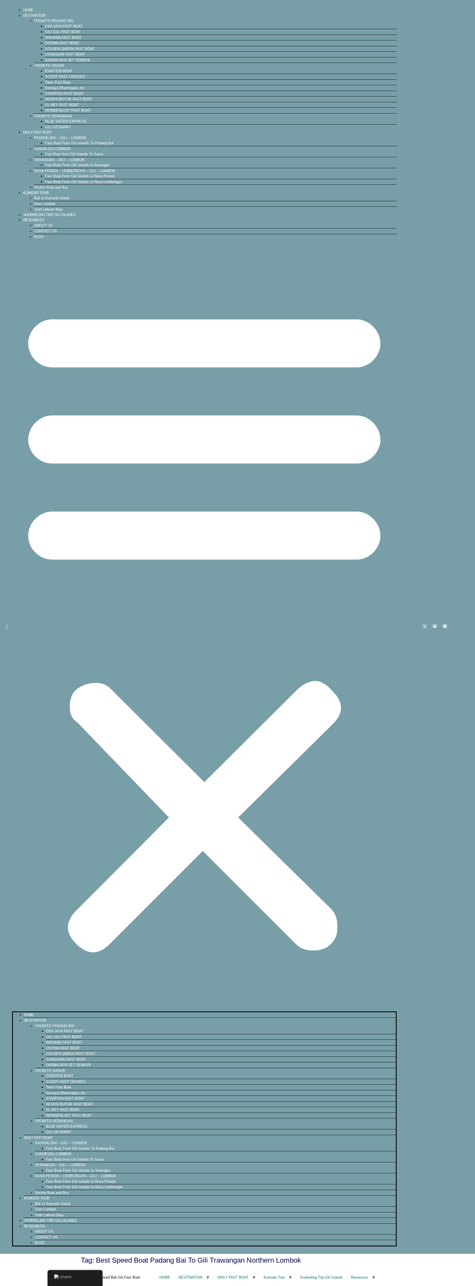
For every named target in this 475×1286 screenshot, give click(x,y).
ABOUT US (43, 225)
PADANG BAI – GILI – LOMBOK (60, 138)
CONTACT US (45, 231)
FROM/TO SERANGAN (53, 116)
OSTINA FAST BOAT (62, 43)
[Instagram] (435, 626)
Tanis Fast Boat (57, 82)
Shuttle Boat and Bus (51, 187)
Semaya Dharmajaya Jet (64, 88)
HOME (28, 10)
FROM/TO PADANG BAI (54, 21)
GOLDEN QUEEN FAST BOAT (70, 49)
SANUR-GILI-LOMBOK (52, 149)
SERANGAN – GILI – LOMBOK (59, 160)
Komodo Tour (35, 193)
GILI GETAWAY (58, 127)
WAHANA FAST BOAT (63, 37)
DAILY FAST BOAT (37, 132)
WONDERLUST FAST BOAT (68, 110)
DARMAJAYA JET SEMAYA (67, 60)
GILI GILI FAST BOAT (63, 32)
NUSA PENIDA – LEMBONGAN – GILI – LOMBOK (74, 171)
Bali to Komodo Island (51, 198)
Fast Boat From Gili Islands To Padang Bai (79, 143)
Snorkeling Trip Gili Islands (49, 215)
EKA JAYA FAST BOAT (64, 26)
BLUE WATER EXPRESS (66, 121)
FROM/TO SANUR (49, 65)
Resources (33, 220)
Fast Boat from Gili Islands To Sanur (74, 154)
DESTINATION (34, 15)
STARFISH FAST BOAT (64, 94)
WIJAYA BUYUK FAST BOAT (68, 99)
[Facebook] (424, 626)
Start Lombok (45, 204)
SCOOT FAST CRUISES (65, 76)
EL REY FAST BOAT (62, 105)
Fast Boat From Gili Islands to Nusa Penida (80, 176)
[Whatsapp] (445, 626)
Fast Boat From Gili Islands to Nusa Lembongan (83, 182)
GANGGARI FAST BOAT (65, 54)
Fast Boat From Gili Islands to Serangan (77, 165)
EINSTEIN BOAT (59, 71)
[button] (204, 625)
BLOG (39, 237)
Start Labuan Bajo (48, 209)
